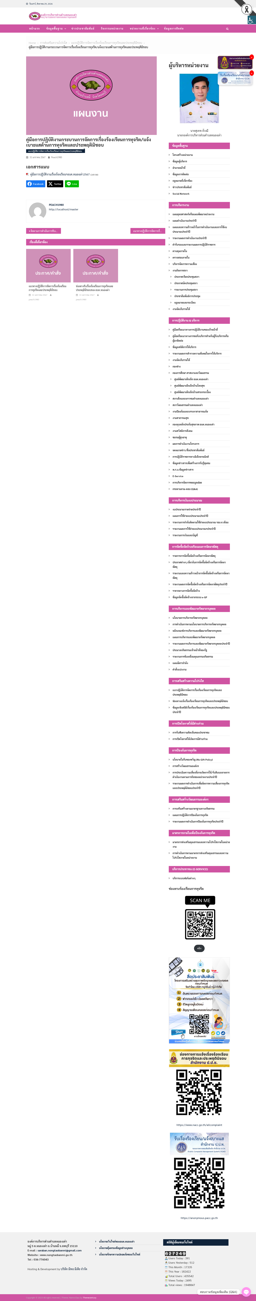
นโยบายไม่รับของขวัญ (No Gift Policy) (193, 759)
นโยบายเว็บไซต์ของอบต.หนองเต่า (116, 1241)
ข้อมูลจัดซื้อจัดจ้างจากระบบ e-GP (190, 597)
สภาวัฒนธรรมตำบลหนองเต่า (188, 405)
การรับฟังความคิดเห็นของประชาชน (191, 732)
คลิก (199, 948)
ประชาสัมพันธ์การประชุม (187, 296)
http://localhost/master (63, 209)
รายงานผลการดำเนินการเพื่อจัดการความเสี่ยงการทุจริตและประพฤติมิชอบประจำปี (201, 786)
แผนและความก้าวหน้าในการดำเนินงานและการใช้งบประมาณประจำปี (200, 229)
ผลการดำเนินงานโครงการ (186, 443)
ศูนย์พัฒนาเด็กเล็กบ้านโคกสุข (189, 385)
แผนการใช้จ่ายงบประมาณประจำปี (190, 515)
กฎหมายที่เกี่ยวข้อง (182, 180)
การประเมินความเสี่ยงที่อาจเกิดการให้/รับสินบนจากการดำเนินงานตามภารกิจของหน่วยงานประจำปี (201, 775)
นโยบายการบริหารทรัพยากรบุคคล (190, 617)
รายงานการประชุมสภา (186, 289)
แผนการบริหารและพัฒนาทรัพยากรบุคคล (194, 637)
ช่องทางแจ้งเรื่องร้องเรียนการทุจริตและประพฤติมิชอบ (200, 701)
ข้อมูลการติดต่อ (174, 28)
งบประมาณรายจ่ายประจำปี (187, 509)
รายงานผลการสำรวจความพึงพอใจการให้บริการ (197, 353)
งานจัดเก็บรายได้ (181, 309)
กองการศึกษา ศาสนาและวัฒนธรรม (191, 372)
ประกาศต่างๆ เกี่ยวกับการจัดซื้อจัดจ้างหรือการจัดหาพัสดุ (199, 564)
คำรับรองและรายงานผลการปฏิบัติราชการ (194, 244)
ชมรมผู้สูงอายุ (180, 437)
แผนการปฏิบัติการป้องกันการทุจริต (190, 815)
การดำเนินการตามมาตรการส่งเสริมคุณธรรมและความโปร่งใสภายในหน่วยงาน (200, 855)
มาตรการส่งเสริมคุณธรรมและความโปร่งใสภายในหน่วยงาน (201, 844)
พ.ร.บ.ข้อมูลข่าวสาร (183, 469)
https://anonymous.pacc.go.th (199, 1218)
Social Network (181, 193)
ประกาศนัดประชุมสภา (185, 283)
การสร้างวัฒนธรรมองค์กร (186, 766)
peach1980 (56, 157)
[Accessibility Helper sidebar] (252, 20)
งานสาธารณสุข (181, 417)
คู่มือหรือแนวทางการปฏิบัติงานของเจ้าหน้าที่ (195, 329)
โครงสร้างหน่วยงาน (183, 154)
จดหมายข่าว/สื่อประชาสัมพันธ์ (188, 450)
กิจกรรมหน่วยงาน (112, 28)
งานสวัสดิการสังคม (182, 430)
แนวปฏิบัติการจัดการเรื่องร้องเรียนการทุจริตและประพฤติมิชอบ (55, 151)
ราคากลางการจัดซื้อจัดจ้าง (186, 590)
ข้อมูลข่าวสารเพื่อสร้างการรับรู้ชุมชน (191, 463)
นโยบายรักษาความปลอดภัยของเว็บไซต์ (119, 1254)
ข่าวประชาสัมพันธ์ (83, 28)
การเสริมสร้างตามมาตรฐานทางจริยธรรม (194, 808)
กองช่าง (177, 366)
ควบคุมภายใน (180, 251)
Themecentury (89, 1297)
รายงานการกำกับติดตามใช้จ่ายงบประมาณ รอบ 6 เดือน (200, 522)
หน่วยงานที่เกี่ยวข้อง (143, 28)
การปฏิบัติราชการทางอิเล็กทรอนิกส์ (191, 456)
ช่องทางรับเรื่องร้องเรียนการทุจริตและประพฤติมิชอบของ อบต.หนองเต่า (94, 288)
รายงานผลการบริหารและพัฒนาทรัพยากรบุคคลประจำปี (201, 643)
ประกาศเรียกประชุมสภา (186, 276)
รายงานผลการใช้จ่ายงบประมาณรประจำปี (194, 528)
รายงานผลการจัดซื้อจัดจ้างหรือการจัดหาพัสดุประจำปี (200, 584)
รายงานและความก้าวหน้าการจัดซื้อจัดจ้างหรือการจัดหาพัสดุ (201, 575)
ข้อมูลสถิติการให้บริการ (184, 347)
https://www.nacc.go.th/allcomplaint (199, 1125)
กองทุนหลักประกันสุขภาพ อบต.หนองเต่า (193, 424)
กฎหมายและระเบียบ (185, 302)
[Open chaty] (246, 1292)
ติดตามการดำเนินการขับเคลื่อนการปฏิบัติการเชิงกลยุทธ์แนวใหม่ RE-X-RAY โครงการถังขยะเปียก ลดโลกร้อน (46, 231)
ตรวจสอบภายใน (181, 257)
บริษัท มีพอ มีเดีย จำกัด (74, 1269)
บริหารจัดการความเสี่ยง (185, 264)
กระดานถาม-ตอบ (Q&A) (185, 489)
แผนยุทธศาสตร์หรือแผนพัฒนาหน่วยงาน (193, 214)
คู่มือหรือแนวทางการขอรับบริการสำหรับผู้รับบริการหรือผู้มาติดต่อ (200, 338)
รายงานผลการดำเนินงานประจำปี (190, 238)
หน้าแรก (34, 28)
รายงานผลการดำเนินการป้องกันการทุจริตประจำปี (198, 821)
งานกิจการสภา (180, 270)
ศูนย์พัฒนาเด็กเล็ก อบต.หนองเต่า (191, 379)
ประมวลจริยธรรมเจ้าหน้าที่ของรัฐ (190, 650)
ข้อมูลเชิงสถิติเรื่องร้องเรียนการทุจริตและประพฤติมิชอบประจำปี (201, 710)
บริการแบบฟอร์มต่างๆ (184, 878)
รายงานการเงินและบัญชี (185, 535)
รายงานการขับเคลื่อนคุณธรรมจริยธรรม (193, 656)
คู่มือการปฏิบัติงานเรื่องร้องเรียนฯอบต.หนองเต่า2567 (60, 174)
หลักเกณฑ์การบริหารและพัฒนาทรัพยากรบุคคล (197, 630)
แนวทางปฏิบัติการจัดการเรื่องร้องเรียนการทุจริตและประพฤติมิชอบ (149, 231)
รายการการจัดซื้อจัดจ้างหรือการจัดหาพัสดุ (194, 555)
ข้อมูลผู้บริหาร (180, 161)
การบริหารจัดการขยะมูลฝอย (187, 482)
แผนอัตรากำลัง (180, 663)
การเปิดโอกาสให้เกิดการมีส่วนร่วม (190, 738)
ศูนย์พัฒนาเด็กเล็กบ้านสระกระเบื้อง (192, 392)
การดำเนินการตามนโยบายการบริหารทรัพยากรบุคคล (199, 624)
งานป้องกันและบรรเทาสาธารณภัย (190, 411)
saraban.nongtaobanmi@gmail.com (60, 1250)
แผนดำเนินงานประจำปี (184, 220)
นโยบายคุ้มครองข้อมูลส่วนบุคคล (116, 1248)
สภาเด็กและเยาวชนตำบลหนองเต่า (191, 398)
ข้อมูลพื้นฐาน (54, 28)
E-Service (178, 476)
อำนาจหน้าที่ (179, 167)
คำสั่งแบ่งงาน (180, 669)
